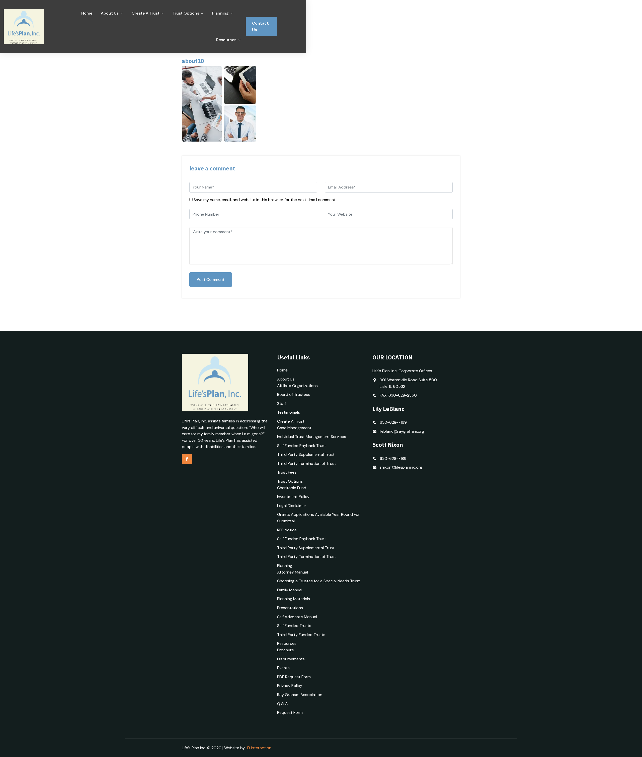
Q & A (282, 703)
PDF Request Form (294, 676)
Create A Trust (145, 13)
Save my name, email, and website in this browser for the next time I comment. (265, 199)
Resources (226, 39)
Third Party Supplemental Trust (306, 454)
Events (283, 667)
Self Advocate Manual (297, 616)
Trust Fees (286, 472)
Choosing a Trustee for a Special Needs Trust (318, 581)
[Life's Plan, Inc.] (35, 26)
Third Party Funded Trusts (301, 634)
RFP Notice (287, 530)
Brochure (285, 650)
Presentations (290, 607)
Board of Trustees (293, 394)
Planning (220, 13)
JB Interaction (258, 747)
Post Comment (210, 279)
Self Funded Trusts (294, 625)
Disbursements (291, 659)
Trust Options (186, 13)
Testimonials (288, 412)
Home (86, 13)
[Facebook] (187, 459)
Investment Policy (293, 496)
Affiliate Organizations (297, 385)
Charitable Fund (291, 487)
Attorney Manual (292, 572)
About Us (110, 13)
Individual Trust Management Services (311, 436)
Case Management (294, 427)
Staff (281, 403)
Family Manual (289, 590)
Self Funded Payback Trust (301, 445)
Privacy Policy (289, 685)
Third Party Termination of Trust (306, 463)
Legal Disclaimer (291, 505)
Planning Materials (293, 598)
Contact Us (260, 26)
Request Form (290, 712)
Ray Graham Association (299, 694)
